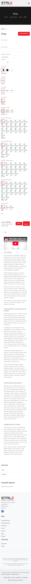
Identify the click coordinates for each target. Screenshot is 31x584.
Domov (6, 17)
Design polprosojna (6, 117)
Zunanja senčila (5, 520)
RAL (2, 213)
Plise (25, 17)
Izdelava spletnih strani (13, 580)
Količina (3, 59)
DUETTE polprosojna (6, 141)
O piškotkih (24, 577)
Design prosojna (5, 107)
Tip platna (3, 76)
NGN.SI (21, 580)
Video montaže (24, 33)
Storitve (3, 531)
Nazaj (19, 223)
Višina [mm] (4, 47)
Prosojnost (4, 66)
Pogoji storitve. (15, 574)
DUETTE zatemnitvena (7, 160)
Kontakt (3, 536)
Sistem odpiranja (5, 54)
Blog (2, 533)
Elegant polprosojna (6, 179)
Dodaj (26, 224)
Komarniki (3, 474)
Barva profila (4, 203)
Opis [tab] (6, 232)
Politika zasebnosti (5, 574)
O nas (2, 528)
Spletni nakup (13, 17)
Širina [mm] (4, 40)
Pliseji (20, 17)
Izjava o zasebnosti (16, 577)
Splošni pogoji (7, 577)
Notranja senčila (5, 523)
